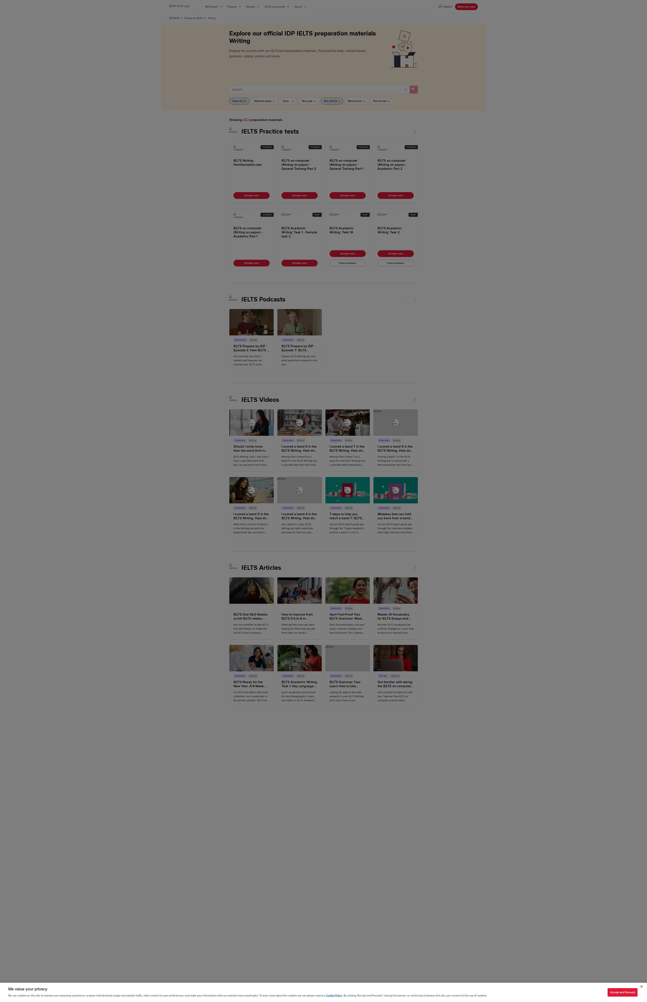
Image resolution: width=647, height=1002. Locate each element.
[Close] (641, 986)
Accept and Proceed (622, 992)
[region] (323, 992)
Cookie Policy (334, 995)
